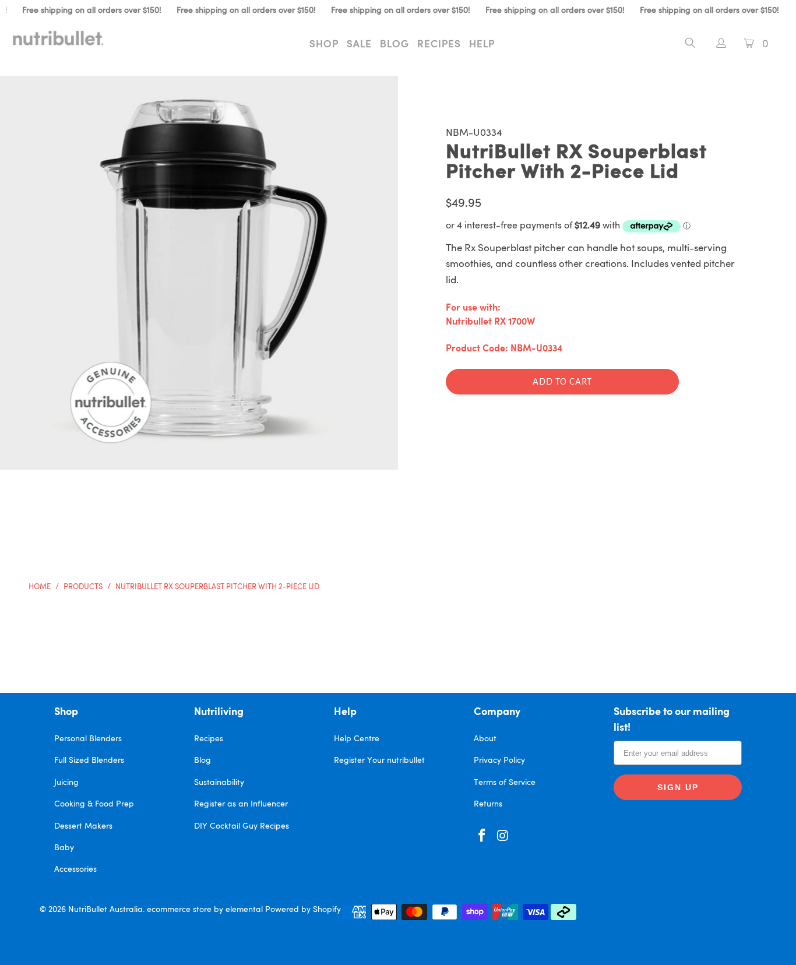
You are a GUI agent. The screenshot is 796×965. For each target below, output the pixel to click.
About (485, 739)
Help (482, 45)
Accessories (75, 869)
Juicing (66, 783)
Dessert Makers (83, 826)
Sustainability (219, 783)
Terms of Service (505, 783)
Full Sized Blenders (89, 760)
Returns (488, 804)
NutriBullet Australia (105, 910)
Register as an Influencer (241, 804)
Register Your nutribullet (379, 760)
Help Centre (356, 739)
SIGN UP (678, 787)
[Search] (690, 45)
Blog (394, 45)
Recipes (439, 45)
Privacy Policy (499, 760)
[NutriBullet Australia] (70, 38)
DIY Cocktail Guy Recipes (241, 826)
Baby (64, 848)
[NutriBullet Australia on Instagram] (503, 836)
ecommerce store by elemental (205, 910)
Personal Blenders (88, 739)
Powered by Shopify (303, 910)
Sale (359, 45)
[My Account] (715, 44)
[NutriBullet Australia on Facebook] (482, 836)
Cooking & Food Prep (94, 804)
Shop (324, 45)
